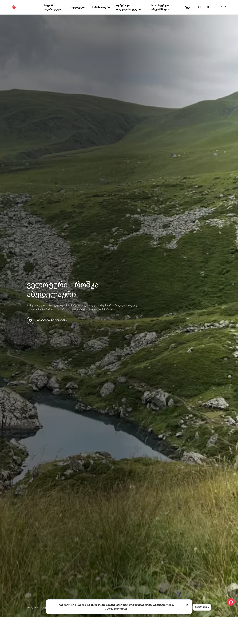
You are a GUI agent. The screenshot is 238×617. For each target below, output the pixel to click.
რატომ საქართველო (53, 7)
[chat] (231, 602)
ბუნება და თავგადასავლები (128, 7)
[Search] (199, 7)
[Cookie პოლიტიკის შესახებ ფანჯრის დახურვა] (187, 605)
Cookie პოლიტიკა (116, 608)
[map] (207, 7)
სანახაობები (101, 7)
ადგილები (78, 7)
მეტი (188, 7)
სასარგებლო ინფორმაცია (160, 7)
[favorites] (215, 7)
